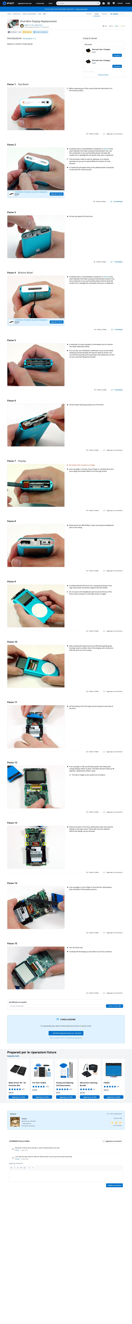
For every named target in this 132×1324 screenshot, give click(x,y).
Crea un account (81, 9)
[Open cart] (114, 3)
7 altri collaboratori (36, 25)
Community (40, 3)
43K (106, 26)
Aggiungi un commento (113, 142)
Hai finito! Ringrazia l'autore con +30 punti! (67, 1033)
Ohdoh (17, 1159)
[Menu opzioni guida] (122, 14)
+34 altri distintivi (117, 1125)
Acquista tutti (13, 1056)
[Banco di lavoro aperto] (104, 3)
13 (124, 26)
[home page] (8, 3)
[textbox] (66, 1176)
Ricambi (89, 14)
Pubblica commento (114, 1185)
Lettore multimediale (29, 14)
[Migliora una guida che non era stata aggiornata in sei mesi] (120, 1122)
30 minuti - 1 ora (15, 32)
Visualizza (117, 55)
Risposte (104, 14)
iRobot (26, 25)
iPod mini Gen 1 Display (101, 49)
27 (118, 26)
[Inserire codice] (17, 1167)
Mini (44, 14)
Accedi (128, 3)
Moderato (28, 32)
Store (50, 3)
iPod (39, 14)
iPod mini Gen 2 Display (101, 60)
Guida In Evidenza (42, 32)
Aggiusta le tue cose (25, 3)
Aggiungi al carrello (18, 1097)
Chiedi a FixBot (94, 134)
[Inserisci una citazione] (24, 1167)
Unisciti (120, 3)
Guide (97, 14)
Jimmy (106, 149)
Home (9, 14)
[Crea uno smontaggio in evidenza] (116, 1122)
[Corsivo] (14, 1167)
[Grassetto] (11, 1167)
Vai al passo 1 (28, 38)
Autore (13, 1114)
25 (112, 26)
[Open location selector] (109, 3)
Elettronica (16, 14)
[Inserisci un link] (21, 1167)
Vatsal (17, 1150)
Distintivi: (118, 1118)
